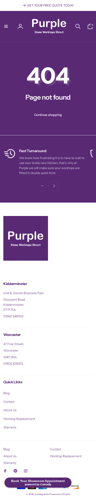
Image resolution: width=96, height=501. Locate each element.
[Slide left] (42, 186)
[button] (6, 26)
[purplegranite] (25, 259)
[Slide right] (53, 186)
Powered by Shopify (59, 494)
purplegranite (42, 494)
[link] (48, 5)
